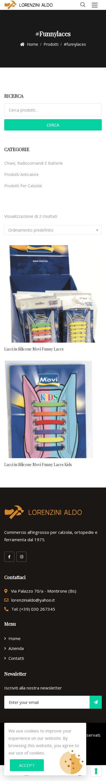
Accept (27, 765)
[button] (95, 5)
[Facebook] (9, 557)
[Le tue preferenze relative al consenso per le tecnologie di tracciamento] (96, 771)
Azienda (16, 648)
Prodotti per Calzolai (23, 185)
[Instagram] (21, 557)
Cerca (53, 125)
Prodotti (51, 44)
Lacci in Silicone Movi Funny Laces (34, 349)
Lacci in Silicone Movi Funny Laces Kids (38, 464)
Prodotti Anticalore (21, 174)
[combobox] (53, 230)
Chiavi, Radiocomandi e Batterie (33, 163)
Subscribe (96, 702)
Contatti (16, 658)
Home (32, 44)
